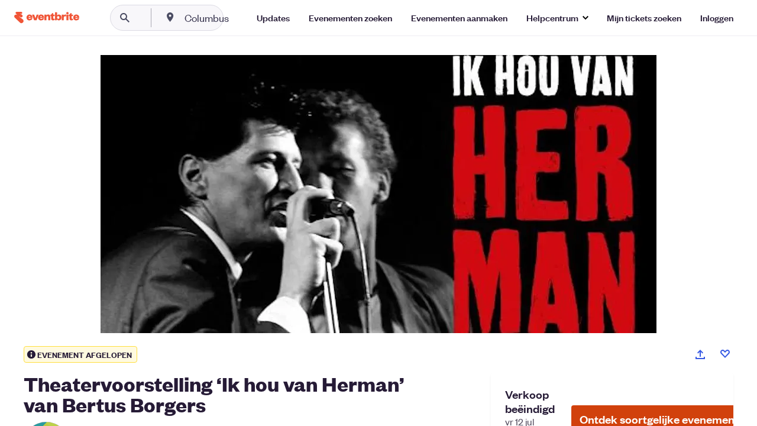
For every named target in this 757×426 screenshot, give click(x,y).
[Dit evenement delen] (700, 354)
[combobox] (244, 17)
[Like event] (725, 354)
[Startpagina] (46, 17)
